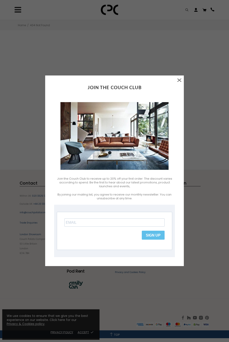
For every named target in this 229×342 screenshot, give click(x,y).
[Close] (179, 80)
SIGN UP (153, 235)
